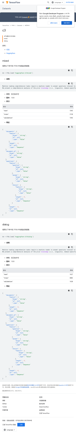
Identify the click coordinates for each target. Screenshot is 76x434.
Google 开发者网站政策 (22, 387)
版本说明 (42, 404)
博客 (3, 400)
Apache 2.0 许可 (63, 385)
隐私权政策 (10, 420)
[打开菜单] (3, 2)
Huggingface (10, 53)
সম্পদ (13, 25)
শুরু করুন (67, 23)
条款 (3, 420)
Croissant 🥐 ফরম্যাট (28, 17)
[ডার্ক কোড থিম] (68, 70)
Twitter (4, 407)
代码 (8, 50)
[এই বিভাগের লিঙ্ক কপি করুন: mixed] (11, 61)
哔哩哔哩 (5, 410)
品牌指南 (42, 410)
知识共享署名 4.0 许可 (33, 385)
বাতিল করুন (53, 23)
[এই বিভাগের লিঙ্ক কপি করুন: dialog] (11, 225)
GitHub (4, 404)
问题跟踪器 (42, 400)
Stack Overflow (44, 407)
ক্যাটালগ (27, 25)
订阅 (21, 425)
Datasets (6, 8)
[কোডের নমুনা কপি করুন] (72, 70)
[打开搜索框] (48, 2)
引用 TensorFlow (44, 413)
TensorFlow (5, 25)
